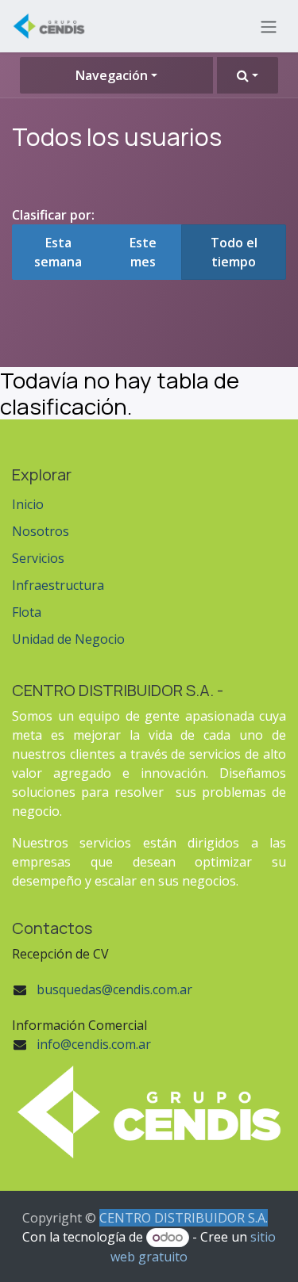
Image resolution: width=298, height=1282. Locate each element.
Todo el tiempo (234, 252)
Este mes (143, 252)
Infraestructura (58, 585)
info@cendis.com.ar (94, 1044)
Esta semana (58, 252)
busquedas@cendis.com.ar (114, 989)
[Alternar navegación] (268, 26)
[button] (247, 75)
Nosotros (40, 531)
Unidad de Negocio (68, 639)
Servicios (38, 558)
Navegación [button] (111, 75)
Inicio (28, 504)
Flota (26, 612)
